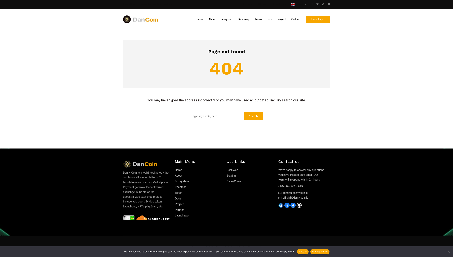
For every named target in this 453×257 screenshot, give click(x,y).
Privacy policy (320, 251)
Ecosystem (182, 181)
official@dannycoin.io (295, 197)
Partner (179, 210)
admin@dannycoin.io (295, 193)
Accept (303, 251)
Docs (178, 198)
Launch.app (182, 215)
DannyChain (279, 4)
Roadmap (181, 187)
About (178, 175)
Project (179, 204)
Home (178, 170)
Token (178, 193)
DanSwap (247, 4)
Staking (262, 4)
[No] (448, 251)
